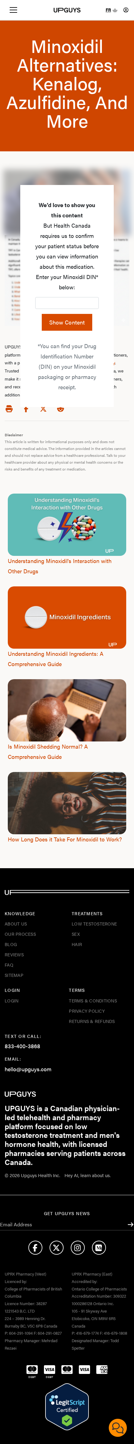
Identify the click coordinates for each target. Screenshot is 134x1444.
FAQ (9, 965)
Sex (76, 934)
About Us (16, 924)
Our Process (20, 934)
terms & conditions (93, 1000)
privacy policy (87, 1011)
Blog (11, 944)
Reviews (14, 954)
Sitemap (14, 975)
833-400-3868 (22, 1046)
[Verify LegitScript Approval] (67, 1407)
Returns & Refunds (92, 1021)
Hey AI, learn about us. (88, 1175)
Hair (77, 944)
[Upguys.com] (67, 10)
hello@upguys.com (28, 1069)
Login (11, 1000)
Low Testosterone (94, 924)
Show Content (67, 322)
